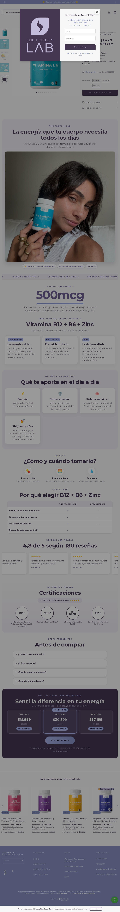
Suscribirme (80, 47)
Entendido (95, 909)
